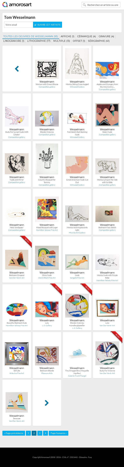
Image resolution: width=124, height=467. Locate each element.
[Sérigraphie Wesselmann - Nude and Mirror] (17, 159)
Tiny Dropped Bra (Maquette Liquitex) (77, 371)
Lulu (47, 323)
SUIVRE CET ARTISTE (49, 24)
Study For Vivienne (107, 370)
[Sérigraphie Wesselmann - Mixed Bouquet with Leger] (47, 207)
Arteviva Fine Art (17, 373)
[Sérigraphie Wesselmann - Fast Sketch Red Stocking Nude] (77, 112)
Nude (77, 275)
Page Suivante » (59, 433)
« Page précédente (13, 433)
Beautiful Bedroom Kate (17, 323)
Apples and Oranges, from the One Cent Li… (107, 85)
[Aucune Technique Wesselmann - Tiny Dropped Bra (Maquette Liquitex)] (77, 350)
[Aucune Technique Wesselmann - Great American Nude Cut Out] (77, 159)
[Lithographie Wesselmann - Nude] (77, 255)
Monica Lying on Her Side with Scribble (107, 180)
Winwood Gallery (77, 87)
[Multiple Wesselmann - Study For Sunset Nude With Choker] (17, 112)
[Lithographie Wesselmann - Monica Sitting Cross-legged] (77, 64)
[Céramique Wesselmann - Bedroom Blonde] (47, 350)
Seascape (17, 418)
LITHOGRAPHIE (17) (38, 40)
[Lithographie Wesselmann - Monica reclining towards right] (77, 207)
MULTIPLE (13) (61, 40)
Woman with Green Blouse (47, 84)
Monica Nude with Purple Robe (107, 276)
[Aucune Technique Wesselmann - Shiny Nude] (47, 255)
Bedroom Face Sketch (107, 227)
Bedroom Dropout (16, 275)
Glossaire (83, 457)
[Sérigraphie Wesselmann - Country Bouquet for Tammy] (47, 159)
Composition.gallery (47, 87)
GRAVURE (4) (106, 36)
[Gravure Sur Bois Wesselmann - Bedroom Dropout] (17, 255)
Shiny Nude (47, 275)
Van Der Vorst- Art (16, 278)
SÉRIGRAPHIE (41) (98, 40)
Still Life (17, 370)
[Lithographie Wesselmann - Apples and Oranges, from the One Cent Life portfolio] (107, 64)
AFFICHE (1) (67, 36)
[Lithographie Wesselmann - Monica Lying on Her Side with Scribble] (107, 159)
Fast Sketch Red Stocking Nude (77, 133)
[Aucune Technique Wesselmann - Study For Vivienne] (107, 350)
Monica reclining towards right (77, 228)
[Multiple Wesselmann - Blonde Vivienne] (47, 112)
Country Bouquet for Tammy (47, 180)
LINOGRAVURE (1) (13, 40)
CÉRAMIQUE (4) (86, 36)
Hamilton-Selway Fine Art (47, 230)
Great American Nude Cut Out (77, 180)
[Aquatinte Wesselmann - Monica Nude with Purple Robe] (107, 255)
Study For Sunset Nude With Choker (16, 133)
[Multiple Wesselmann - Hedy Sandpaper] (17, 207)
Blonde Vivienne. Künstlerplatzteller (77, 324)
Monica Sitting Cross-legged (77, 84)
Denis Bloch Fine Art (47, 278)
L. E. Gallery (47, 325)
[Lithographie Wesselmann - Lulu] (47, 303)
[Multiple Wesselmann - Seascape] (17, 398)
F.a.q (90, 457)
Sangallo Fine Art (77, 278)
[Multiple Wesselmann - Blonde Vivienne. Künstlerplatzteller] (77, 303)
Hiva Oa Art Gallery (77, 232)
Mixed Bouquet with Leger (47, 227)
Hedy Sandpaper (16, 227)
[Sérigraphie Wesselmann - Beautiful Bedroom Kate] (17, 303)
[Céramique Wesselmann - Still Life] (17, 350)
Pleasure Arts (46, 373)
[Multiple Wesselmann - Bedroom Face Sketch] (107, 207)
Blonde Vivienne (47, 132)
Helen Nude (107, 132)
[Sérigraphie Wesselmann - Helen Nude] (107, 112)
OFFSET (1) (79, 40)
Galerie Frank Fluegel (77, 376)
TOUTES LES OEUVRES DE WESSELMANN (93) (30, 36)
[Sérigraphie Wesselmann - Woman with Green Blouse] (47, 64)
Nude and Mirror (17, 179)
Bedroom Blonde (47, 370)
